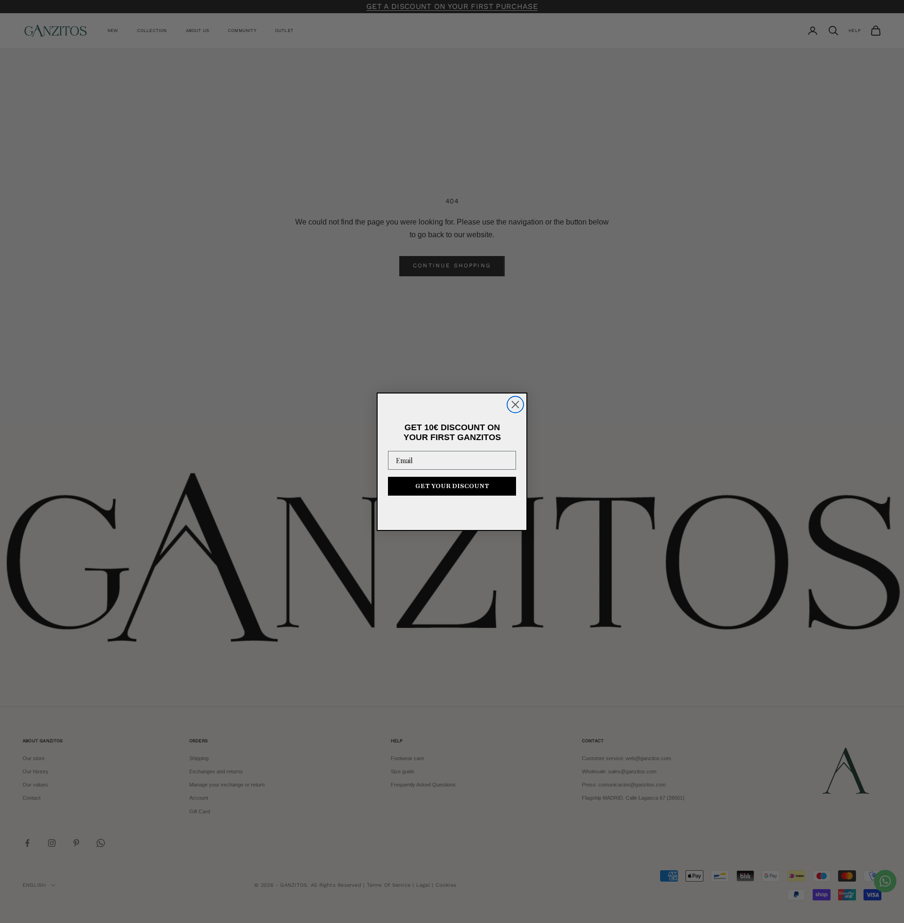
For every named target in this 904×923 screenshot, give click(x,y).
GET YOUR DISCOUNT (452, 486)
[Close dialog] (515, 404)
